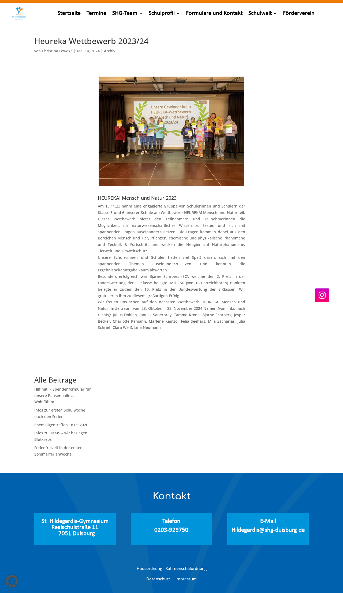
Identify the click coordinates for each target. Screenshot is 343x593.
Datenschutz (158, 578)
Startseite (69, 13)
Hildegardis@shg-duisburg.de (268, 530)
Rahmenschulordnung (186, 568)
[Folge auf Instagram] (322, 296)
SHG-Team (124, 13)
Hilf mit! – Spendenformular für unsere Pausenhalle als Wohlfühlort (62, 396)
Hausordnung (151, 568)
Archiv (109, 50)
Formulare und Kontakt (214, 13)
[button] (12, 581)
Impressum (186, 578)
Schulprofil (162, 13)
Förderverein (299, 13)
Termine (96, 13)
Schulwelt (260, 13)
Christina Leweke (57, 50)
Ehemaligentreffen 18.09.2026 (61, 424)
